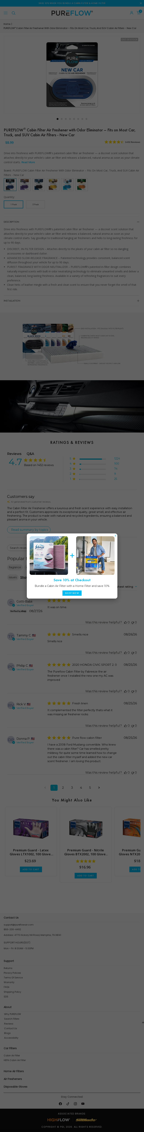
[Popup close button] (115, 535)
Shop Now (72, 593)
